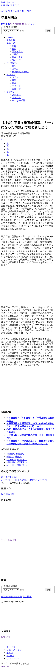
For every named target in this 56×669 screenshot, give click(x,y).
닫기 (33, 24)
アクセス (16, 94)
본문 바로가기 (8, 2)
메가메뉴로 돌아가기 (20, 24)
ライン (10, 652)
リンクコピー (13, 658)
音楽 (14, 80)
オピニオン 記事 (9, 477)
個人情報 (27, 596)
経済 (14, 48)
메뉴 (6, 666)
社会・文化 (17, 57)
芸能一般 (16, 89)
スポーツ (16, 60)
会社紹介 (5, 596)
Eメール (10, 655)
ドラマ (15, 77)
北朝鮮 (15, 54)
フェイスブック (14, 650)
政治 (14, 46)
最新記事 (11, 40)
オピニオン (12, 63)
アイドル (16, 86)
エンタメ (11, 74)
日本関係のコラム (20, 71)
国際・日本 (17, 51)
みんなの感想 (18, 100)
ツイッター (12, 647)
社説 (14, 66)
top (2, 666)
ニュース (11, 43)
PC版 (19, 596)
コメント (16, 97)
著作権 (13, 596)
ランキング (12, 92)
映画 (14, 83)
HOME (10, 37)
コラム (15, 69)
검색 (48, 31)
